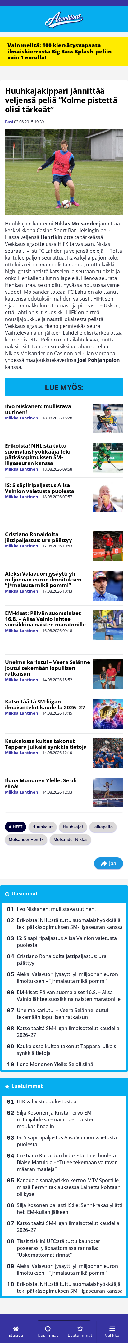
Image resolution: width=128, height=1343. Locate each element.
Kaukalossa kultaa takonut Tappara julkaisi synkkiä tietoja (46, 743)
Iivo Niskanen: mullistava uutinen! (38, 409)
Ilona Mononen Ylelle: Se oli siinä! (41, 783)
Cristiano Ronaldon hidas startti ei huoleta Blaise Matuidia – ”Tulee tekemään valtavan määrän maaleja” (67, 1162)
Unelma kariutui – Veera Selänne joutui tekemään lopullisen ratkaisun (47, 667)
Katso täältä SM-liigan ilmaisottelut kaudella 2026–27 (45, 704)
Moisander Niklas (70, 839)
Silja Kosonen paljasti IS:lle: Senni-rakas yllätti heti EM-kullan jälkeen (69, 1208)
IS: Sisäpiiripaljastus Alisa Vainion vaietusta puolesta (39, 488)
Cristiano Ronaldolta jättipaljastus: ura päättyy (38, 537)
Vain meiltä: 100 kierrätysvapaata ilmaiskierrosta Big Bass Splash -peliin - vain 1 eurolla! (60, 51)
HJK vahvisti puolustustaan (48, 1101)
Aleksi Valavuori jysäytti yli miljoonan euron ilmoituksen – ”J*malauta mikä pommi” (45, 579)
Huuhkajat (42, 827)
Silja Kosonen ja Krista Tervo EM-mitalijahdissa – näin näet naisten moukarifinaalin (56, 1119)
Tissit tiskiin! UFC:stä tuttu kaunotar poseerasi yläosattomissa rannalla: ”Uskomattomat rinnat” (58, 1248)
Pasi (9, 121)
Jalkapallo (103, 827)
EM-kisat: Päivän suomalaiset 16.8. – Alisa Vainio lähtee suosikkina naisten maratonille (45, 618)
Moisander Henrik (26, 839)
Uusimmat (24, 893)
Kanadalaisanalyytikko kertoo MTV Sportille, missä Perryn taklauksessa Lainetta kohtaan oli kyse (69, 1187)
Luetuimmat (27, 1086)
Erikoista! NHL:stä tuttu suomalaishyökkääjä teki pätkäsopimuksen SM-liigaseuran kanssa (38, 454)
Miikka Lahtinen (21, 418)
